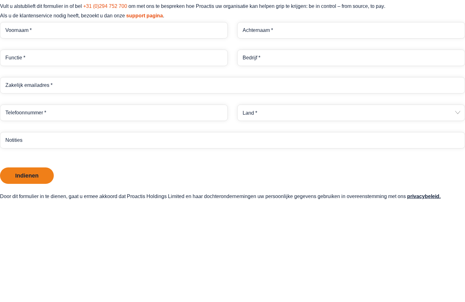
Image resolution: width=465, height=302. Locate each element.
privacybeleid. (424, 196)
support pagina (144, 15)
